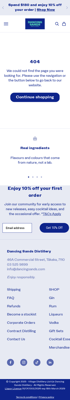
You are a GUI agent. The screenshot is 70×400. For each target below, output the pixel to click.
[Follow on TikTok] (36, 362)
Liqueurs (56, 314)
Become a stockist (21, 314)
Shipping (14, 289)
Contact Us (16, 339)
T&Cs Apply (52, 214)
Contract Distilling (21, 331)
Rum (53, 306)
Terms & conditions (26, 397)
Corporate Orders (21, 322)
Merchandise (59, 347)
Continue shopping (35, 97)
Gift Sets (56, 331)
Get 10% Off (54, 228)
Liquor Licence (13, 389)
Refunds (13, 306)
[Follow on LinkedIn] (50, 362)
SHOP (54, 289)
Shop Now (46, 10)
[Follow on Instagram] (23, 362)
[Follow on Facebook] (10, 362)
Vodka (54, 322)
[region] (35, 153)
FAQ (10, 298)
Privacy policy (46, 397)
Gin (51, 298)
